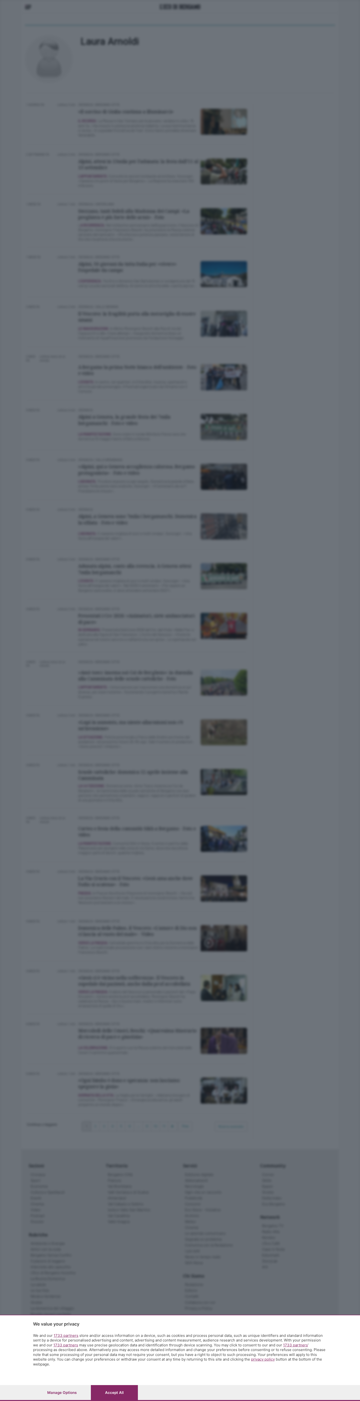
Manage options (62, 1392)
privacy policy (263, 1359)
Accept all (114, 1392)
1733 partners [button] (66, 1335)
